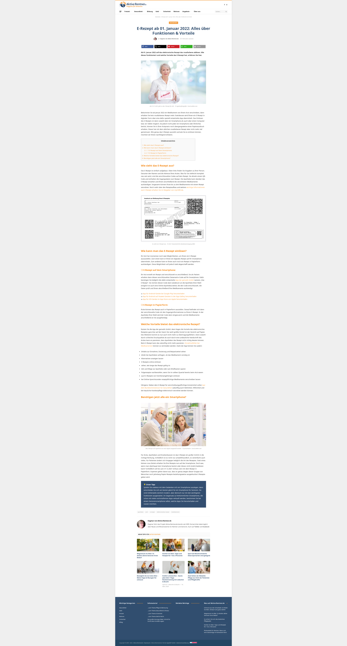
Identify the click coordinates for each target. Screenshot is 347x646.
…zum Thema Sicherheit (155, 613)
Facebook (206, 527)
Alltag (121, 622)
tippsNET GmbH (171, 643)
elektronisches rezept (163, 512)
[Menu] (120, 11)
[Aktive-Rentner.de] (132, 4)
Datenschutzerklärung (183, 643)
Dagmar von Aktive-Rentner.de (169, 39)
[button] (147, 46)
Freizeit (127, 11)
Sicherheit (167, 11)
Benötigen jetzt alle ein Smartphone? (156, 158)
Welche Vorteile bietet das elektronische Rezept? (160, 156)
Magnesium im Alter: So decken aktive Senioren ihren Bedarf (147, 556)
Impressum (147, 643)
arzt (146, 512)
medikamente (175, 512)
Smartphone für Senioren (188, 490)
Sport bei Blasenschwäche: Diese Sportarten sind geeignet (199, 555)
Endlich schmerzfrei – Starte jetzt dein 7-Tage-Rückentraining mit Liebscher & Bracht (173, 579)
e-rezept (152, 512)
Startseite (157, 17)
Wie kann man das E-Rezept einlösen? (156, 148)
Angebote (185, 11)
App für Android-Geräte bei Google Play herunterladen (164, 293)
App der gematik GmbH (185, 280)
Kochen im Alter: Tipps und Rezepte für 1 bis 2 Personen (172, 555)
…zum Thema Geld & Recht (156, 616)
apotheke (140, 512)
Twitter (196, 527)
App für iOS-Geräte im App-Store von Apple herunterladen (165, 299)
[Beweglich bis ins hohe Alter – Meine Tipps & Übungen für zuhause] (148, 567)
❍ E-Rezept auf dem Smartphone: (158, 150)
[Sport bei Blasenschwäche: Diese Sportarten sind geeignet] (199, 545)
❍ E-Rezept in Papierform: (155, 153)
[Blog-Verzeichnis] (193, 643)
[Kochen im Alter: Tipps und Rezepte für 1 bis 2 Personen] (173, 545)
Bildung (150, 11)
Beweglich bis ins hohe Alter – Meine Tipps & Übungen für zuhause (147, 578)
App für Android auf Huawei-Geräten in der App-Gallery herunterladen (169, 296)
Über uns (197, 11)
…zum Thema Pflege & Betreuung (158, 608)
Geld (157, 11)
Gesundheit (138, 11)
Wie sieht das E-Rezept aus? (153, 145)
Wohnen (177, 11)
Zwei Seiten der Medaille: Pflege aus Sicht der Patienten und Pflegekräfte (198, 578)
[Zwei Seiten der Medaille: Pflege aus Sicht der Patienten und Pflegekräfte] (199, 567)
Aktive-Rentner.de (138, 643)
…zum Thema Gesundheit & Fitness (158, 611)
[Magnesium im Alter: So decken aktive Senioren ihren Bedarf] (148, 545)
